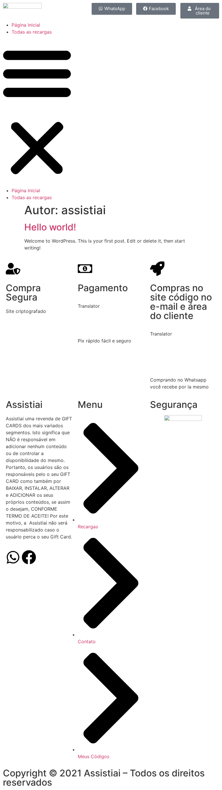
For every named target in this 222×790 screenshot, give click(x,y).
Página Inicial (26, 25)
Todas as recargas (32, 32)
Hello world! (50, 227)
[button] (37, 111)
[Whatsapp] (13, 557)
